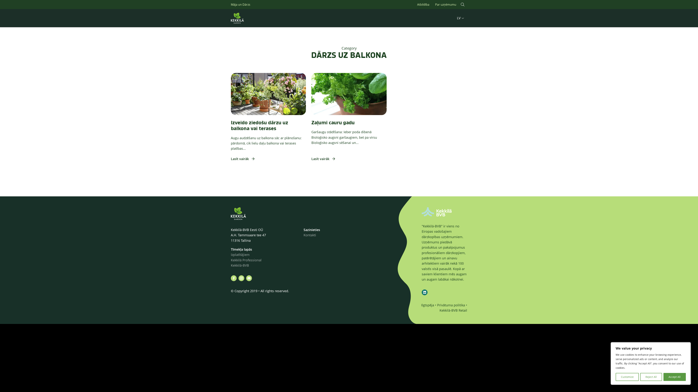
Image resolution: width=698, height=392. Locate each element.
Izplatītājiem (240, 254)
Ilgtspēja (427, 305)
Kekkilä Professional (246, 260)
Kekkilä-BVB (240, 265)
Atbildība (423, 5)
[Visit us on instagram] (241, 278)
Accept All (675, 377)
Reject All (651, 377)
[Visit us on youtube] (249, 278)
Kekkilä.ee (245, 18)
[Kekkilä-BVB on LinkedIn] (425, 292)
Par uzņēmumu (445, 5)
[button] (462, 4)
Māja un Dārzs (240, 5)
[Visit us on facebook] (234, 278)
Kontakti (310, 235)
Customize (627, 377)
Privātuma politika (451, 305)
